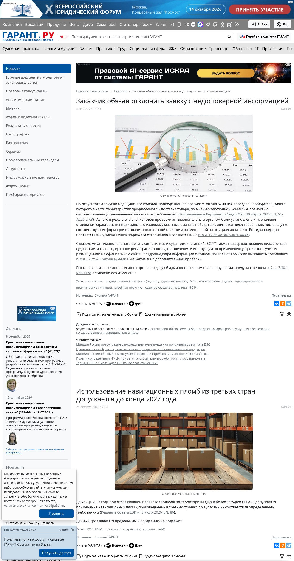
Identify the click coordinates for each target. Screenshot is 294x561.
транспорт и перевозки (122, 529)
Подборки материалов (25, 194)
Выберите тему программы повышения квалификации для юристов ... (35, 451)
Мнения (13, 108)
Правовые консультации (27, 91)
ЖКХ (173, 48)
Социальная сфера (147, 48)
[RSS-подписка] (237, 24)
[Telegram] (288, 303)
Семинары (106, 24)
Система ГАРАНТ (106, 295)
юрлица (181, 287)
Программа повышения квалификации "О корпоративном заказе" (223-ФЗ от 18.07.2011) (34, 407)
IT (257, 48)
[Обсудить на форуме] (282, 314)
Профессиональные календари (32, 160)
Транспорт (219, 48)
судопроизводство (158, 287)
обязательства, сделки (215, 281)
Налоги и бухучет (59, 48)
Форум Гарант (18, 186)
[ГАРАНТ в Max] (200, 24)
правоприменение (249, 281)
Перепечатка (281, 295)
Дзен (138, 304)
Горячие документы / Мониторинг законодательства (35, 80)
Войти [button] (263, 24)
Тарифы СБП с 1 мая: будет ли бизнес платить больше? (117, 363)
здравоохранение (174, 281)
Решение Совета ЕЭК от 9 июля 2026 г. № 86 (137, 512)
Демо (88, 24)
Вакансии (34, 24)
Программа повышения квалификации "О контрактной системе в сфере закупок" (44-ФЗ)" (33, 346)
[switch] (63, 36)
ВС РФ (193, 287)
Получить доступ (56, 552)
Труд (122, 48)
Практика (105, 48)
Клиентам (165, 24)
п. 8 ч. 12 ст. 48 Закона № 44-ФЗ (223, 235)
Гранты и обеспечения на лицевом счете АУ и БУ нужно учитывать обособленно (32, 523)
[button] (264, 37)
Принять (56, 513)
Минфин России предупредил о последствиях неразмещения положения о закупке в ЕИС (143, 344)
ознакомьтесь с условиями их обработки (34, 505)
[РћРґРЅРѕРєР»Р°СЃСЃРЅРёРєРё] (282, 303)
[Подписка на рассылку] (171, 24)
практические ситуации (94, 287)
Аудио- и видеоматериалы (28, 117)
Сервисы (13, 151)
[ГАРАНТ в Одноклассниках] (222, 24)
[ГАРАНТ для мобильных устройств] (179, 24)
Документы (15, 168)
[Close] (73, 530)
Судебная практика (21, 48)
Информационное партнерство (33, 177)
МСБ (193, 281)
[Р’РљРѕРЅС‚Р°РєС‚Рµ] (276, 303)
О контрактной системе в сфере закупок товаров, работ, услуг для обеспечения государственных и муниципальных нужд (172, 331)
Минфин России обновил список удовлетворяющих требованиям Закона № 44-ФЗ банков (142, 354)
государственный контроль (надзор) (131, 281)
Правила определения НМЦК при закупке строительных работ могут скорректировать (141, 358)
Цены (74, 24)
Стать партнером (136, 24)
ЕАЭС (99, 529)
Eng (286, 24)
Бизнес (86, 48)
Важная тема (17, 142)
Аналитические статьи (25, 99)
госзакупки (94, 281)
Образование (193, 48)
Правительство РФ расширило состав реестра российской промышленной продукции (140, 349)
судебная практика (129, 287)
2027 (89, 529)
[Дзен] (193, 24)
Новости (13, 68)
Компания (12, 24)
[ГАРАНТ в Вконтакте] (186, 24)
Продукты (56, 24)
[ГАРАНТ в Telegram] (207, 24)
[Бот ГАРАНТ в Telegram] (215, 24)
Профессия (272, 48)
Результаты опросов (23, 125)
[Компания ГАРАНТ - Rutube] (229, 24)
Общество (242, 48)
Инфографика (17, 134)
